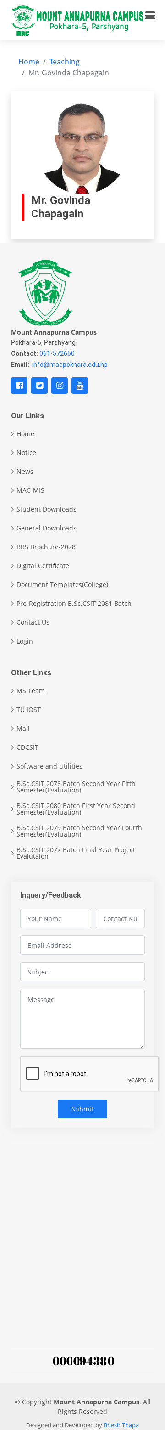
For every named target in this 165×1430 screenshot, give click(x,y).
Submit (83, 1109)
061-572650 (57, 353)
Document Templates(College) (62, 584)
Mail (23, 728)
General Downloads (46, 528)
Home (28, 62)
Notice (26, 453)
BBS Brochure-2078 (46, 547)
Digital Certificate (42, 566)
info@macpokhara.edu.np (70, 364)
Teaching (65, 62)
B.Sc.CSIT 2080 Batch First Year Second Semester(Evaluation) (75, 809)
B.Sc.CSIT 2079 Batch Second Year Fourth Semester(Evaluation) (79, 831)
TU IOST (28, 709)
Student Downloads (46, 509)
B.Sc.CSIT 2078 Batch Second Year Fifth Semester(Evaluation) (76, 787)
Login (24, 641)
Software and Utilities (49, 766)
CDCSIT (27, 747)
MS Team (30, 691)
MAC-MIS (30, 490)
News (24, 471)
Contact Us (33, 622)
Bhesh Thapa (121, 1425)
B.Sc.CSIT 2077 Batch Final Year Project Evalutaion (75, 853)
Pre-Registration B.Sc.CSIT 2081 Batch (74, 603)
